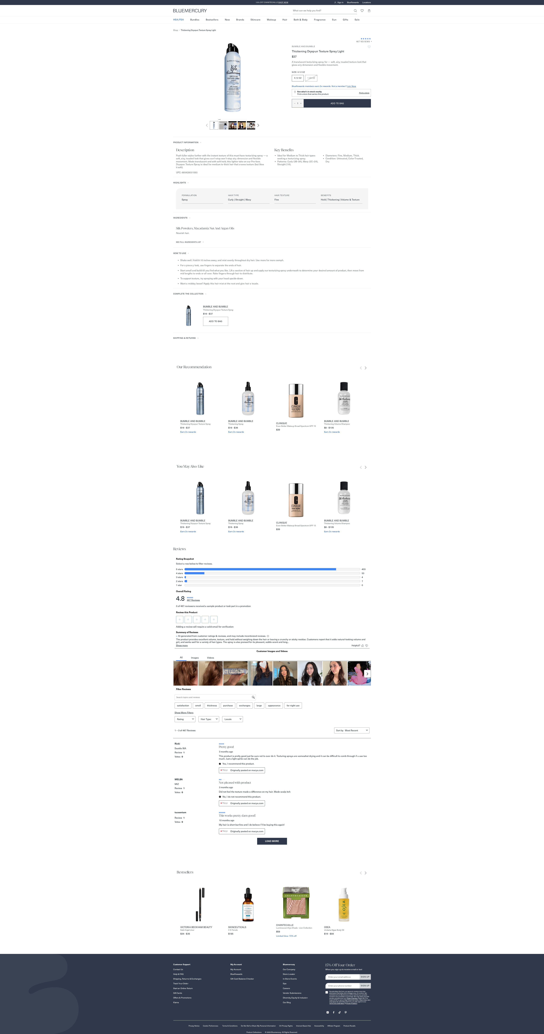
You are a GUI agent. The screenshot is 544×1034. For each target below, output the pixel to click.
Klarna (176, 1002)
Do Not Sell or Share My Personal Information (258, 1026)
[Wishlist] (362, 10)
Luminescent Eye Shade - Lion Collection (294, 928)
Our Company (289, 969)
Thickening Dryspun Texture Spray (218, 310)
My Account (235, 969)
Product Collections (254, 1032)
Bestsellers (212, 19)
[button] (369, 10)
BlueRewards (353, 2)
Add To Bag (215, 321)
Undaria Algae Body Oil (334, 930)
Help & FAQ (178, 974)
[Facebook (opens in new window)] (333, 1011)
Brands (240, 19)
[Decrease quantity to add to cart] (293, 103)
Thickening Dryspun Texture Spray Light (198, 30)
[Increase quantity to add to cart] (302, 103)
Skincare (256, 19)
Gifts (345, 19)
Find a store (364, 93)
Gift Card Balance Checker (242, 979)
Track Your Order (180, 983)
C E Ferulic (233, 930)
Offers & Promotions (182, 997)
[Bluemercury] (190, 10)
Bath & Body (301, 19)
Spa (284, 983)
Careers (286, 988)
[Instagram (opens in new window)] (327, 1011)
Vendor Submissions (292, 993)
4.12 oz (298, 78)
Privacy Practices (352, 998)
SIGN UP (365, 977)
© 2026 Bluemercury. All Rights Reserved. (281, 1032)
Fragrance (320, 19)
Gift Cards (177, 993)
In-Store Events (290, 979)
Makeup (271, 19)
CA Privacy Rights (286, 1026)
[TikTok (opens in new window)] (339, 1011)
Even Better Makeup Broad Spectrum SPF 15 (296, 426)
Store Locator (289, 974)
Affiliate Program (333, 1026)
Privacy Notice (194, 1026)
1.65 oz (311, 78)
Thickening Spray (235, 424)
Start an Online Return (183, 988)
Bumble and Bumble (303, 46)
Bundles (194, 19)
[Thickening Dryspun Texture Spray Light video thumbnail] (232, 125)
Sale (357, 19)
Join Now (351, 86)
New (227, 19)
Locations (366, 2)
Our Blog (287, 1002)
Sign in (340, 2)
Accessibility (319, 1026)
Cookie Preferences (210, 1026)
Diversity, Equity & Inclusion (295, 997)
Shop (175, 30)
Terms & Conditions (230, 1026)
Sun (334, 19)
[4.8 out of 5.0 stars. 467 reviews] (366, 39)
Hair (284, 19)
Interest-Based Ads (303, 1026)
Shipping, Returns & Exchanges (187, 979)
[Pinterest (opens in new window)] (345, 1011)
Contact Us (178, 969)
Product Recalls (349, 1026)
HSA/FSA (178, 19)
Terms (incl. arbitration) (336, 1003)
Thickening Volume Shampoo (337, 424)
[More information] (370, 41)
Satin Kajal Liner (187, 930)
